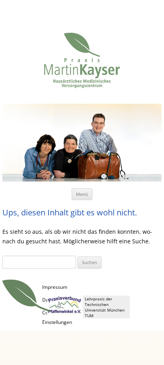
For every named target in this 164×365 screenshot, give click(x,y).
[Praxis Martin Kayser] (82, 64)
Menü (82, 194)
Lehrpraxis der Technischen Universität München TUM (105, 307)
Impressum (54, 287)
